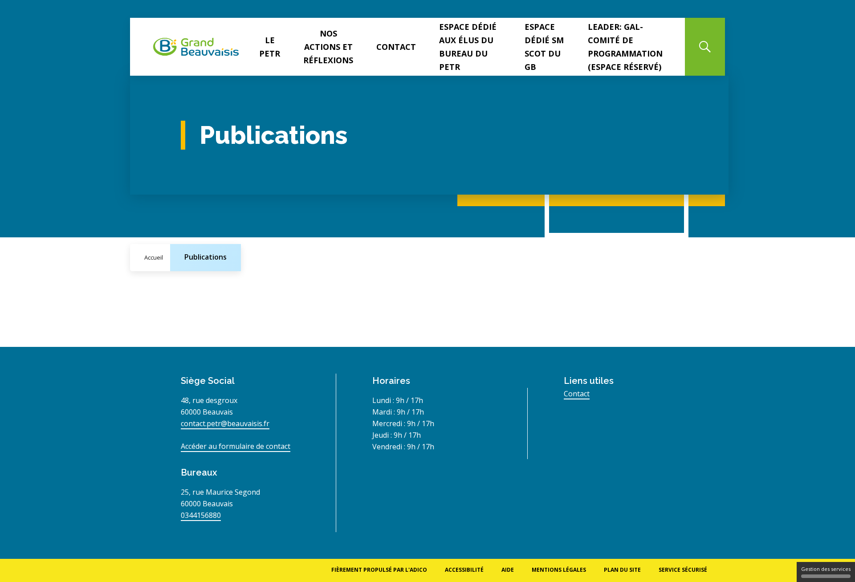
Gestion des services (826, 569)
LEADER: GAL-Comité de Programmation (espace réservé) (625, 46)
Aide (507, 570)
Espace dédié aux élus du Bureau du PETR (468, 46)
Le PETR (269, 47)
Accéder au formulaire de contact (235, 446)
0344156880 (201, 515)
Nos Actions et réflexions (328, 46)
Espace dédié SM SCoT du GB (544, 46)
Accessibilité (464, 570)
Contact (396, 46)
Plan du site (622, 570)
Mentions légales (559, 570)
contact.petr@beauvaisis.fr (225, 423)
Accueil (153, 257)
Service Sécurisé (683, 570)
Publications (205, 257)
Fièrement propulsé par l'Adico (379, 570)
